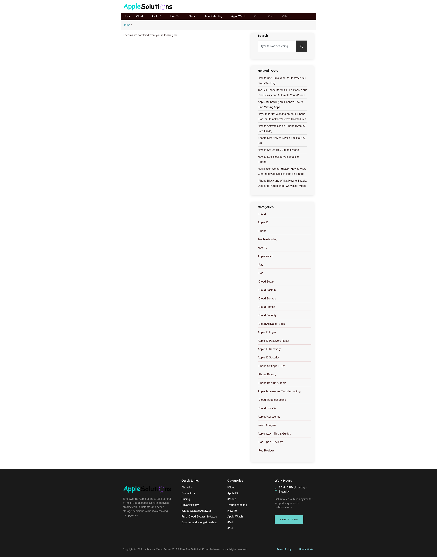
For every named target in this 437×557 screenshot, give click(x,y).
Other (285, 16)
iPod (256, 16)
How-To (174, 16)
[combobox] (277, 46)
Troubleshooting (213, 16)
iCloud (139, 16)
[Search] (301, 46)
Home (127, 16)
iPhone (192, 16)
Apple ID (156, 16)
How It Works (306, 549)
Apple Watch (238, 16)
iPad (270, 16)
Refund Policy (284, 549)
